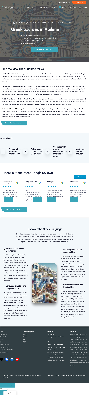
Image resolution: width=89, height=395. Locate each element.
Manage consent (10, 393)
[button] (79, 2)
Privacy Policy (4, 344)
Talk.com (11, 129)
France (25, 337)
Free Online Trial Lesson (78, 7)
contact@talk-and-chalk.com (55, 337)
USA (24, 342)
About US (3, 337)
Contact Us (3, 334)
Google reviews (4, 347)
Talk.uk (17, 129)
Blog (1, 339)
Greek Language (18, 109)
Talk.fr (2, 129)
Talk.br (6, 129)
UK (24, 339)
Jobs (1, 342)
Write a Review (81, 177)
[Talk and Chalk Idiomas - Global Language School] (8, 7)
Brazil (25, 334)
